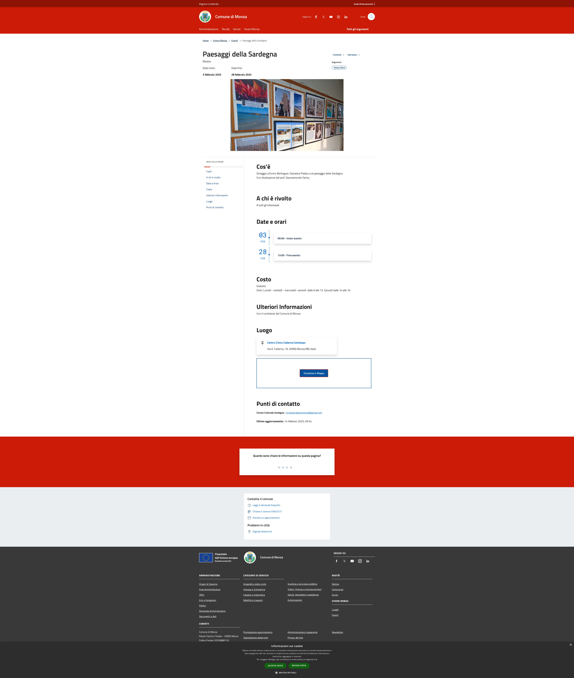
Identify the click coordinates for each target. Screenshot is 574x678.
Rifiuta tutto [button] (299, 665)
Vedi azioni (352, 54)
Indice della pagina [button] (214, 161)
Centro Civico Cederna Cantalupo (286, 343)
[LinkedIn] (345, 17)
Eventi (234, 40)
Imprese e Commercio (254, 589)
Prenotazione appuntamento (257, 632)
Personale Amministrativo (212, 611)
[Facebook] (315, 17)
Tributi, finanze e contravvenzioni (305, 589)
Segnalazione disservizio (255, 637)
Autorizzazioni (295, 600)
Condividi (337, 54)
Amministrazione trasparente (302, 632)
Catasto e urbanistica (254, 595)
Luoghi (335, 609)
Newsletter (337, 632)
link (315, 659)
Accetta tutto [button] (275, 665)
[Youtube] (330, 17)
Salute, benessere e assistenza (303, 594)
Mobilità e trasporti (253, 600)
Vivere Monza (220, 40)
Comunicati (337, 589)
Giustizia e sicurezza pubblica (302, 584)
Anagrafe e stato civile (254, 584)
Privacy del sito (295, 637)
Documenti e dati (207, 616)
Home (206, 40)
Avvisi (335, 595)
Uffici (201, 595)
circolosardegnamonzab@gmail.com (304, 412)
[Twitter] (322, 17)
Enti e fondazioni (207, 600)
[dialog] (287, 660)
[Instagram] (337, 17)
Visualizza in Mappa (314, 373)
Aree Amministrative (209, 589)
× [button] (571, 645)
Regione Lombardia (209, 4)
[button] (287, 672)
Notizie (335, 584)
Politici (202, 605)
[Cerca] (371, 16)
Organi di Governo (208, 584)
